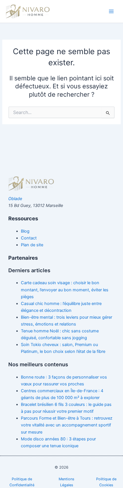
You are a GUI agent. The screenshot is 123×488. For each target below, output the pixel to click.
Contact (29, 238)
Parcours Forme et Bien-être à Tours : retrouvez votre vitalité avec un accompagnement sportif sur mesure (66, 425)
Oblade (15, 198)
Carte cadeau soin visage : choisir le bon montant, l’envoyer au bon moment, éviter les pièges (64, 289)
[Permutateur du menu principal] (111, 11)
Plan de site (32, 244)
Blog (25, 231)
